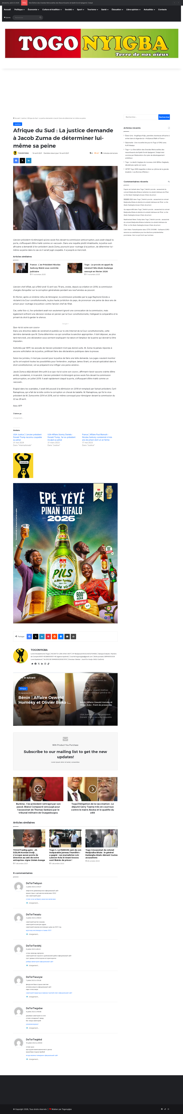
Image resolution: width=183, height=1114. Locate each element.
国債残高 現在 (128, 199)
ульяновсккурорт (32, 1024)
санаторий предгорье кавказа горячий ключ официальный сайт (49, 993)
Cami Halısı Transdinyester (133, 229)
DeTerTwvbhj (33, 945)
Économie (32, 9)
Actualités (148, 9)
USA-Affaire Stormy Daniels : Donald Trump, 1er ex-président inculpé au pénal (61, 437)
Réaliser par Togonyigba (62, 1109)
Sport (79, 9)
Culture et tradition (51, 9)
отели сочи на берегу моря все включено (41, 899)
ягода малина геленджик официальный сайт (42, 1055)
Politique (18, 9)
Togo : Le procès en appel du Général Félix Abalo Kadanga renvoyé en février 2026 (98, 268)
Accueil (7, 9)
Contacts (162, 9)
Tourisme (91, 9)
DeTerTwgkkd (34, 1039)
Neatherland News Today (132, 219)
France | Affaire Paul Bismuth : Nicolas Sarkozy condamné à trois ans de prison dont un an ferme (97, 437)
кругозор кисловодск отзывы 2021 (38, 930)
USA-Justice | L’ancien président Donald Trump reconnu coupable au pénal (27, 437)
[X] (38, 663)
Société (68, 9)
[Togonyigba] (91, 45)
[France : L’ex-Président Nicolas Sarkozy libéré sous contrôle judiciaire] (20, 268)
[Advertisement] (91, 90)
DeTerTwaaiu (33, 914)
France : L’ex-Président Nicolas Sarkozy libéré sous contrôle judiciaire (45, 268)
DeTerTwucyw (34, 977)
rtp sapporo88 (129, 209)
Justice (23, 118)
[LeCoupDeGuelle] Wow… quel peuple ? (42, 3)
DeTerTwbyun (34, 883)
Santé (104, 9)
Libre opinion (132, 9)
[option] (65, 699)
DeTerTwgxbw (34, 1008)
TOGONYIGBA (23, 153)
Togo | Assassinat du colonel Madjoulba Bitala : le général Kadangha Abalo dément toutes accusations (101, 854)
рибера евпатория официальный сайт (39, 962)
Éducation (116, 9)
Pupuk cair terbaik (130, 189)
